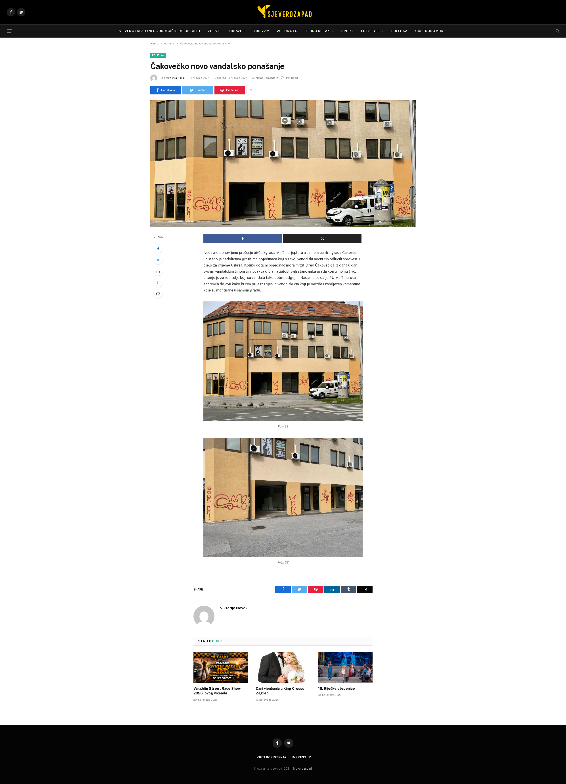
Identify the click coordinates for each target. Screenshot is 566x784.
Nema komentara (267, 77)
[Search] (557, 31)
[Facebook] (158, 248)
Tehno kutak (317, 31)
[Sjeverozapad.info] (283, 12)
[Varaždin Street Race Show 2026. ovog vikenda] (220, 667)
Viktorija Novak (175, 77)
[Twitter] (158, 259)
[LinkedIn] (158, 271)
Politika (399, 31)
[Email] (158, 293)
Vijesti (214, 31)
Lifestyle (370, 31)
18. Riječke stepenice (336, 688)
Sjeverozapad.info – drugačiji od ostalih (159, 31)
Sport (347, 31)
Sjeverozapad (302, 768)
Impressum (302, 757)
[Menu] (9, 31)
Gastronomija (429, 31)
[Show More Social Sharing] (251, 90)
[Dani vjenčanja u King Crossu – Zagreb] (283, 667)
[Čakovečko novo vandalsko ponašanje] (283, 163)
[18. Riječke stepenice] (345, 667)
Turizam (261, 31)
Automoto (287, 31)
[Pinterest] (158, 282)
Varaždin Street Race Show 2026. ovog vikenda (217, 691)
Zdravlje (237, 31)
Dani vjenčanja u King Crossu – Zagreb (281, 691)
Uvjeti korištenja (270, 757)
